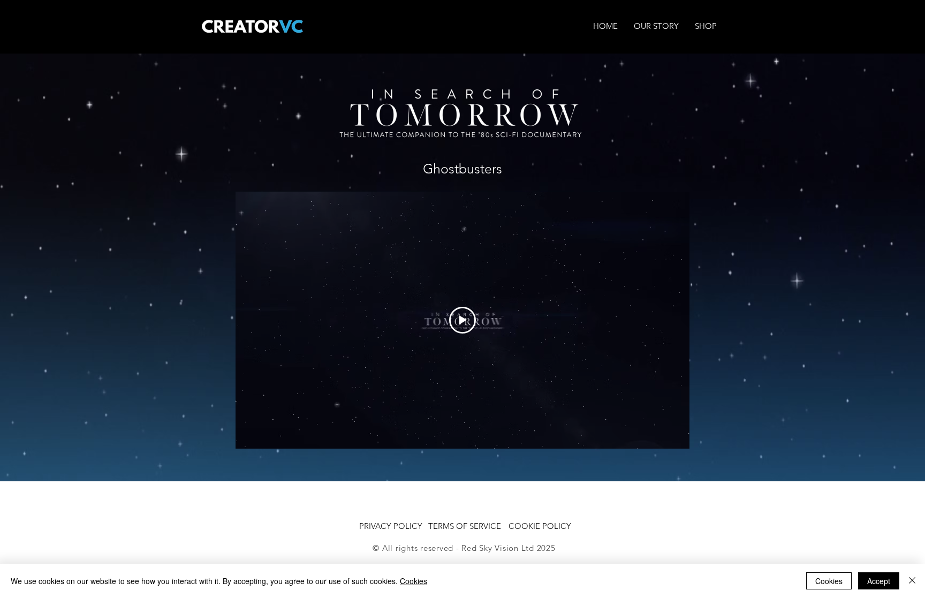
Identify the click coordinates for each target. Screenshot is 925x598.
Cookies (413, 581)
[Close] (912, 580)
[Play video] (462, 320)
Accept (878, 581)
